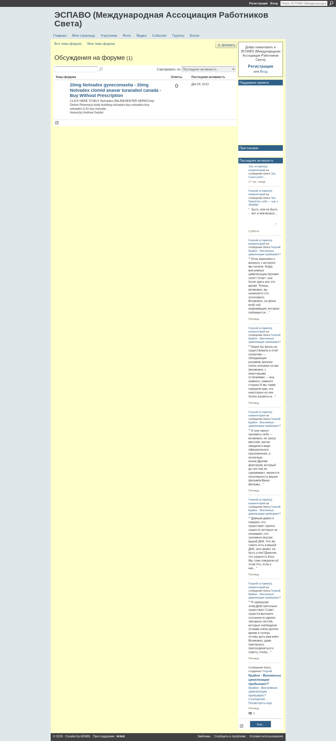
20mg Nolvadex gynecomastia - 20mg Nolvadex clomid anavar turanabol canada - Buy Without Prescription (115, 90)
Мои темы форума (101, 44)
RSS (57, 123)
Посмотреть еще (260, 703)
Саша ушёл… (257, 176)
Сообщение (256, 699)
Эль (250, 166)
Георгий (253, 190)
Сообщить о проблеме (230, 736)
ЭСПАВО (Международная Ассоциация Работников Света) (161, 19)
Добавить (228, 45)
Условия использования (266, 736)
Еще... (260, 724)
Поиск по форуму (101, 69)
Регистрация (258, 3)
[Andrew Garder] (61, 93)
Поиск (331, 3)
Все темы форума (67, 44)
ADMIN (85, 736)
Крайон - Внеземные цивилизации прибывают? (264, 680)
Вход (274, 3)
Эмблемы (204, 736)
